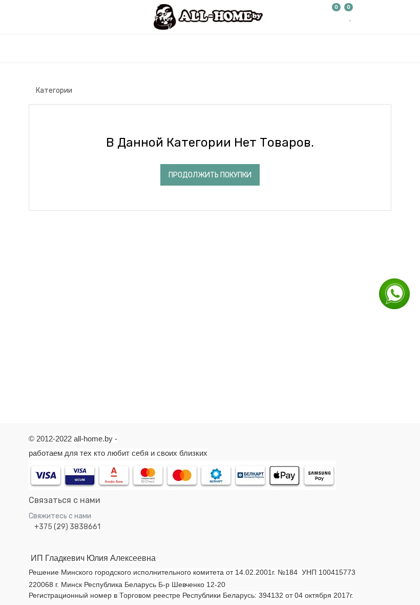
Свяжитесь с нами (60, 516)
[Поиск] (383, 71)
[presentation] (27, 279)
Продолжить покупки (210, 175)
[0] (336, 17)
